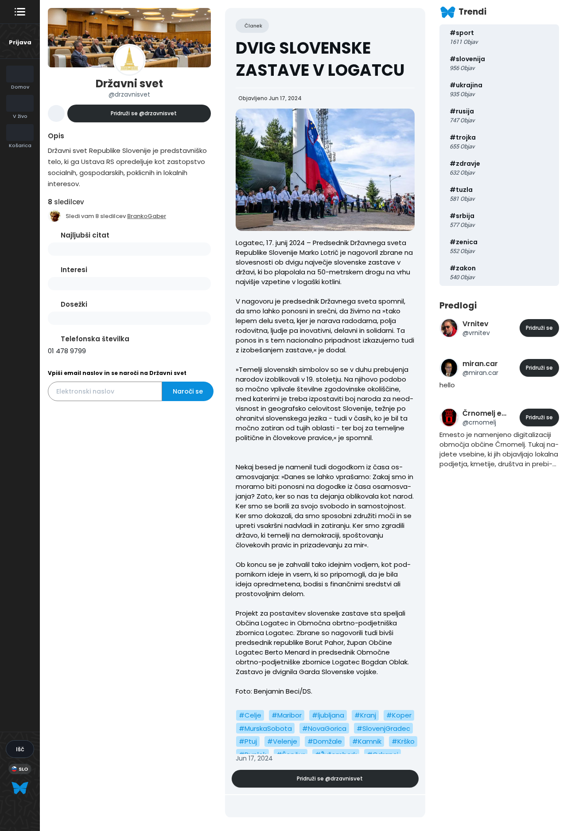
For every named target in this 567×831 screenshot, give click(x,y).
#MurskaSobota (265, 728)
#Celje (250, 715)
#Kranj (365, 715)
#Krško (403, 741)
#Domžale (324, 741)
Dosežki (74, 304)
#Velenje (282, 741)
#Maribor (287, 715)
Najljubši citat (85, 235)
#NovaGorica (324, 728)
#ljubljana (328, 715)
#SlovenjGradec (383, 728)
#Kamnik (366, 741)
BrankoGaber (146, 216)
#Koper (399, 715)
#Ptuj (248, 741)
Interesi (74, 269)
